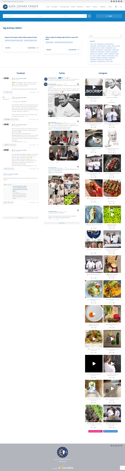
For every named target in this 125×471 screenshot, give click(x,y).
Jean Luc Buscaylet (107, 49)
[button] (121, 7)
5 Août (65, 84)
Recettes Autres (49, 42)
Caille (91, 44)
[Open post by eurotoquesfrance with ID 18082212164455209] (94, 289)
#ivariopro (23, 157)
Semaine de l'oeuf (100, 59)
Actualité (73, 7)
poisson (117, 53)
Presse (110, 7)
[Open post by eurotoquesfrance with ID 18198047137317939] (94, 188)
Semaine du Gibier (93, 61)
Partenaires (102, 7)
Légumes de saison (93, 51)
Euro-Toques (54, 7)
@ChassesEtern (66, 217)
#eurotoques (14, 89)
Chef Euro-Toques (100, 44)
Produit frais (104, 55)
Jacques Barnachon (99, 49)
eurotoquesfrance (94, 79)
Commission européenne (101, 45)
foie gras (102, 47)
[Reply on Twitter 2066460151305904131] (49, 163)
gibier (114, 47)
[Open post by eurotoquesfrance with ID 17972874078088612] (94, 138)
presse (94, 55)
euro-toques (117, 45)
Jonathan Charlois (115, 49)
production (99, 55)
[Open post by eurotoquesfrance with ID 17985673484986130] (94, 339)
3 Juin (66, 167)
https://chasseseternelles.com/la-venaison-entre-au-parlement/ (62, 216)
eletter (113, 45)
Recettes (95, 7)
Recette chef (92, 57)
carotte (95, 44)
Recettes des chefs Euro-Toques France (14, 40)
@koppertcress (73, 169)
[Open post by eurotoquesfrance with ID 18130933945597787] (94, 239)
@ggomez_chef (51, 129)
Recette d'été (98, 57)
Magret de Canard (101, 51)
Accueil (47, 7)
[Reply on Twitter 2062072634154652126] (49, 206)
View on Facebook (32, 92)
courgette (109, 45)
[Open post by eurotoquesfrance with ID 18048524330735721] (112, 289)
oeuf (96, 53)
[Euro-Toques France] (21, 6)
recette (116, 55)
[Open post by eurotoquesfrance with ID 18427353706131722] (112, 163)
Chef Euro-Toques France (109, 44)
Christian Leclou (93, 45)
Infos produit (92, 49)
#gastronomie (26, 89)
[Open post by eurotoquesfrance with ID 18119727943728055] (94, 388)
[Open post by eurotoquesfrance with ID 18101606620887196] (94, 163)
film (99, 47)
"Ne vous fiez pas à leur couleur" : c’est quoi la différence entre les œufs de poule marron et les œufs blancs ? (20, 188)
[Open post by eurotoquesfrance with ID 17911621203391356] (112, 264)
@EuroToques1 (60, 84)
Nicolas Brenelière (114, 51)
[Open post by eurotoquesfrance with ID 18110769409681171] (94, 314)
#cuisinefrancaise (33, 89)
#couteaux (20, 89)
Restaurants (80, 7)
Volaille (111, 61)
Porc (91, 55)
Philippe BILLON (112, 53)
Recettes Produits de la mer (30, 40)
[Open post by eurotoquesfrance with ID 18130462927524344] (94, 214)
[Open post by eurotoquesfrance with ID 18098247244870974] (112, 314)
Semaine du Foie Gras (108, 59)
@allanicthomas (66, 129)
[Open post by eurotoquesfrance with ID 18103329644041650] (112, 188)
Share (38, 92)
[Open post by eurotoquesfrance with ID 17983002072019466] (112, 138)
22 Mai (66, 211)
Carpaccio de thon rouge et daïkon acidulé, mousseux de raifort (21, 37)
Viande (107, 61)
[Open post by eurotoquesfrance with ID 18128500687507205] (112, 363)
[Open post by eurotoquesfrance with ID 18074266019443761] (112, 113)
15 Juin (66, 122)
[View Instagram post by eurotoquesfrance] (101, 94)
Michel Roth (108, 51)
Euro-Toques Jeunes (64, 7)
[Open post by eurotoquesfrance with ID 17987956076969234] (94, 413)
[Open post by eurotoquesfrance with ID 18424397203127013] (112, 339)
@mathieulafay (59, 129)
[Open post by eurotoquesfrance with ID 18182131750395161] (112, 214)
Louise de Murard (31, 48)
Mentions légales (62, 461)
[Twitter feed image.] (64, 105)
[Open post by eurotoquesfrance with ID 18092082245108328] (112, 87)
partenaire (106, 53)
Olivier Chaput (100, 53)
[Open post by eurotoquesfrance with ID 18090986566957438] (112, 413)
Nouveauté (92, 53)
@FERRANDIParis (58, 124)
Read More (8, 48)
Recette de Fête (112, 57)
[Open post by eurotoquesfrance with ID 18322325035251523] (94, 264)
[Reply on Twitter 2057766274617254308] (49, 220)
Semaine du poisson (101, 61)
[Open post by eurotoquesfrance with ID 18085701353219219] (94, 87)
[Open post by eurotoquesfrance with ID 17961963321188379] (94, 113)
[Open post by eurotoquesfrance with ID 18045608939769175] (94, 363)
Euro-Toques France (93, 47)
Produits (88, 7)
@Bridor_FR (51, 171)
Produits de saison (110, 55)
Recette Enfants (93, 59)
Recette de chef (105, 57)
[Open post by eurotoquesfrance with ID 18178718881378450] (112, 388)
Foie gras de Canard (108, 47)
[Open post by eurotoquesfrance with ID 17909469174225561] (112, 239)
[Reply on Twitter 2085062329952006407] (49, 118)
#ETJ (59, 169)
